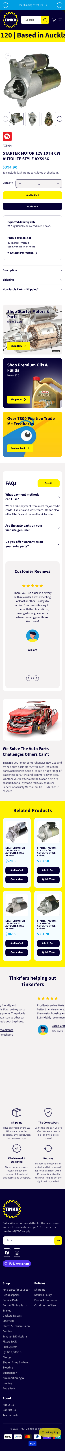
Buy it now (32, 206)
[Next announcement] (59, 5)
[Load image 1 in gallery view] (16, 119)
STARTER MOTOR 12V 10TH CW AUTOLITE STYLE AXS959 (15, 852)
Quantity (8, 183)
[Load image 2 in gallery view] (32, 119)
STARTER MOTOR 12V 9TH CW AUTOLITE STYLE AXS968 (47, 925)
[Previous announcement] (5, 5)
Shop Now (16, 346)
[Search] (45, 20)
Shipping (24, 173)
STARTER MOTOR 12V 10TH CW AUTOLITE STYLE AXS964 (15, 925)
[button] (59, 19)
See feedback (18, 448)
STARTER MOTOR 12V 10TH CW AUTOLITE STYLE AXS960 (47, 852)
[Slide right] (59, 119)
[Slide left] (5, 119)
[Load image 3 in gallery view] (49, 119)
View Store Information (20, 253)
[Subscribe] (58, 1240)
